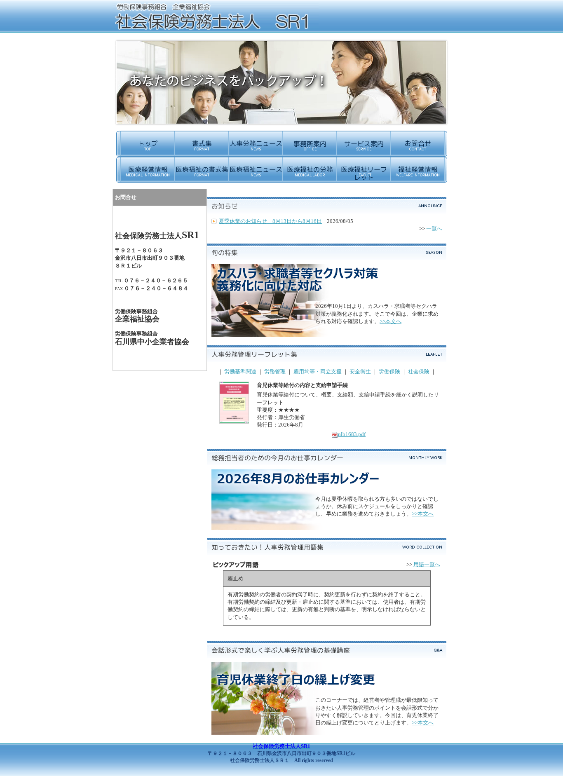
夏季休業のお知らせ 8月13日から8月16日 (270, 221)
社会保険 (418, 371)
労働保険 (389, 371)
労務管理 (275, 371)
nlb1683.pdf (352, 434)
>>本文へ (390, 321)
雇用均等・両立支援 (317, 371)
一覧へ (434, 228)
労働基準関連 (240, 371)
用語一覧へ (426, 564)
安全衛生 (360, 371)
